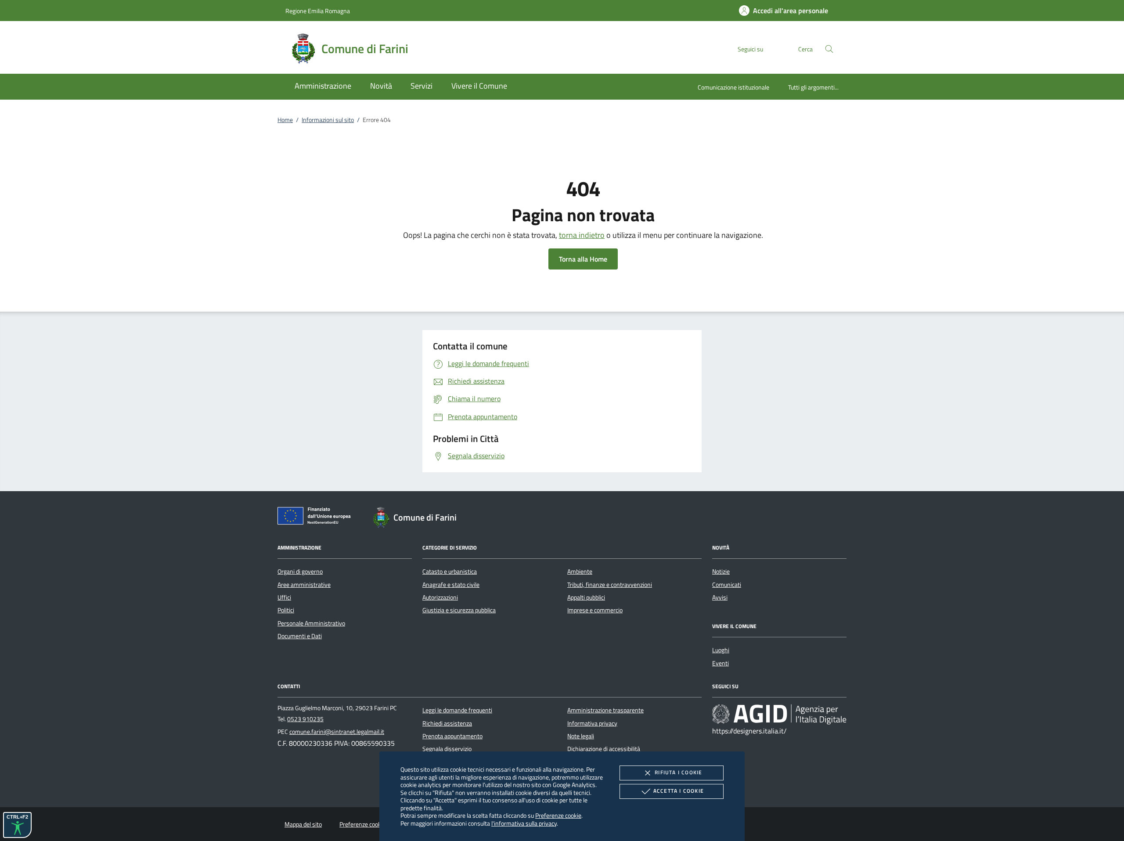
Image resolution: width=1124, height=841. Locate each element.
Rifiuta (678, 772)
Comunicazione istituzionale (733, 87)
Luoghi (720, 650)
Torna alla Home (583, 259)
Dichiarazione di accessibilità (603, 749)
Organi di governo (300, 571)
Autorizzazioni (440, 597)
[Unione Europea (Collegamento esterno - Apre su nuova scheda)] (316, 517)
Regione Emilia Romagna (317, 10)
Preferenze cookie (558, 815)
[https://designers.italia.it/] (779, 714)
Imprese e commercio (595, 610)
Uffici (284, 597)
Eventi (720, 663)
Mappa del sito (303, 824)
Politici (285, 610)
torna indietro (582, 235)
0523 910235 (305, 719)
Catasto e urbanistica (449, 571)
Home (285, 120)
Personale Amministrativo (311, 623)
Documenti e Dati (299, 636)
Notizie (721, 571)
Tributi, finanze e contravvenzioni (609, 584)
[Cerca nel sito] (829, 49)
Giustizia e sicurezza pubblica (459, 610)
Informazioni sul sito (328, 120)
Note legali (580, 736)
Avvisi (720, 597)
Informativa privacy (592, 723)
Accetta (678, 791)
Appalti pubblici (586, 597)
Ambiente (579, 571)
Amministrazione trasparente (605, 710)
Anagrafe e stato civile (450, 584)
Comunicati (726, 584)
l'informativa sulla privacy (524, 823)
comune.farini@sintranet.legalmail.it (336, 732)
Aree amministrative (304, 584)
